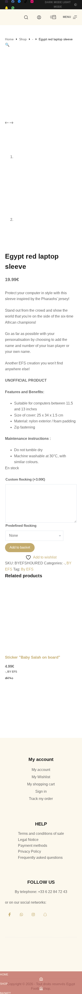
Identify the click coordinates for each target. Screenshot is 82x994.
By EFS (27, 569)
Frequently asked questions (40, 857)
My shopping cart (41, 784)
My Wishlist (41, 777)
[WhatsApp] (12, 7)
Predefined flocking (20, 525)
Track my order (41, 799)
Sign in (41, 791)
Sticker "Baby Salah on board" (32, 657)
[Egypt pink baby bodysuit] (41, 711)
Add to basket (20, 547)
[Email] (6, 1)
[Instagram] (32, 1)
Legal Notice (28, 840)
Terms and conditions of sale (41, 833)
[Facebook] (12, 1)
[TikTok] (25, 1)
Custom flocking (25, 479)
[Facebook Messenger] (19, 1)
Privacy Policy (29, 851)
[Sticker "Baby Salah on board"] (41, 619)
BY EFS (12, 671)
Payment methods (32, 845)
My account (41, 770)
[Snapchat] (6, 7)
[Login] (39, 17)
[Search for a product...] (26, 17)
